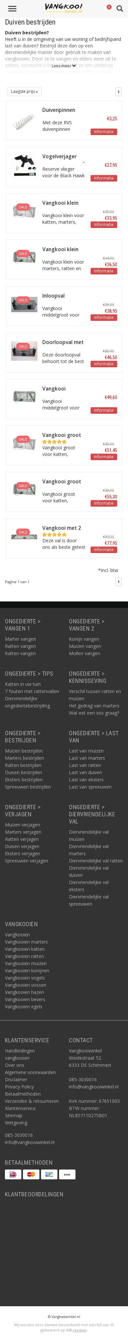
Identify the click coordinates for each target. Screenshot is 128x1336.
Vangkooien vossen (25, 985)
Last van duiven (85, 772)
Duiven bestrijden (23, 772)
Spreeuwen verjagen (26, 861)
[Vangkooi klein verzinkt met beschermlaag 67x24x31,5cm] (24, 257)
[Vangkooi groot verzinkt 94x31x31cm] (24, 443)
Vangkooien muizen (26, 963)
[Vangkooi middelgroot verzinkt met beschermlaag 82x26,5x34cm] (24, 397)
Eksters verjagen (22, 853)
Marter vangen (20, 639)
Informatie (104, 131)
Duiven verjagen (22, 846)
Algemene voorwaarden (30, 1072)
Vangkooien (17, 934)
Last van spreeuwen (90, 787)
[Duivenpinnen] (24, 118)
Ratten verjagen (22, 839)
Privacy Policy (19, 1087)
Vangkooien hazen (24, 992)
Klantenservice (20, 1108)
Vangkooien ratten (24, 956)
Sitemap (13, 1115)
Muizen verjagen (22, 825)
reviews (80, 1329)
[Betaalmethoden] (13, 1174)
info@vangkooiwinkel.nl (29, 1142)
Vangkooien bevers (25, 999)
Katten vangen (20, 653)
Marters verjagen (23, 832)
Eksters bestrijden (24, 779)
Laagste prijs (23, 91)
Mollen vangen (84, 653)
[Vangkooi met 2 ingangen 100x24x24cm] (24, 536)
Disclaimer (16, 1079)
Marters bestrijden (24, 758)
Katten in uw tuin (23, 684)
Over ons (14, 1065)
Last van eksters (86, 779)
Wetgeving (16, 1122)
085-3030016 (19, 1135)
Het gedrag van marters (94, 706)
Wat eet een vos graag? (94, 713)
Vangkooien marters (26, 942)
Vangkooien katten (25, 949)
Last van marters (87, 758)
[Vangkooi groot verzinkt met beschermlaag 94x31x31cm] (24, 490)
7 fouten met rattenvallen (32, 691)
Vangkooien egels (23, 1006)
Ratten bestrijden (23, 765)
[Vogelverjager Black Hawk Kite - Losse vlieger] (24, 165)
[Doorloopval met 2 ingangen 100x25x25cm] (24, 350)
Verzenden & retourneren (32, 1101)
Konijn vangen (84, 639)
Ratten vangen (20, 646)
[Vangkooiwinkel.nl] (64, 8)
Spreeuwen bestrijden (28, 787)
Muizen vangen (85, 646)
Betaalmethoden (23, 1094)
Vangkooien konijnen (27, 970)
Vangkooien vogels (25, 978)
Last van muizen (86, 751)
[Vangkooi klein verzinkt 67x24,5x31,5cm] (24, 211)
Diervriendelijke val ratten (96, 861)
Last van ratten (85, 765)
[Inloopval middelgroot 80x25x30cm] (24, 304)
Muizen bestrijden (24, 751)
